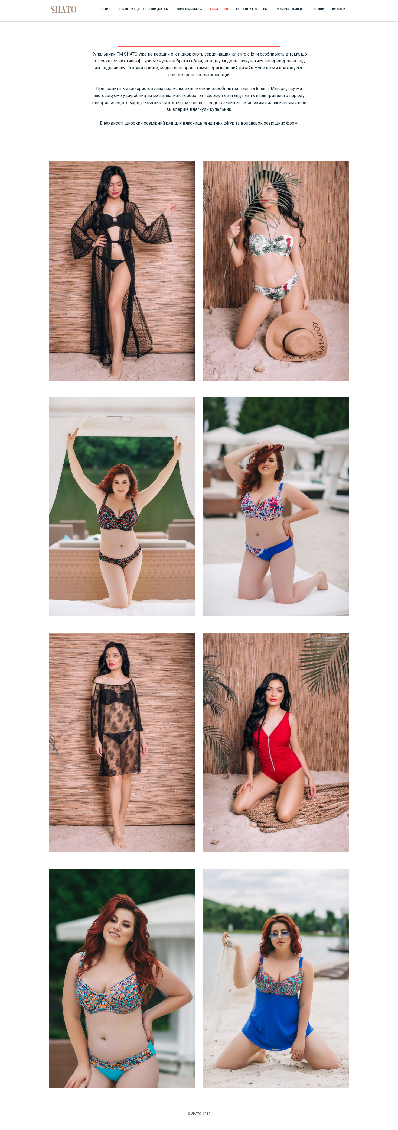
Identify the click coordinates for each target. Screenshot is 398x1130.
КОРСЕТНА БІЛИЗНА (189, 9)
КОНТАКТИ (317, 9)
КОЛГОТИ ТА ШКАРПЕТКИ (252, 9)
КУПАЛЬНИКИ (219, 9)
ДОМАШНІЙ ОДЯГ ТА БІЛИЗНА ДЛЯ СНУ (143, 9)
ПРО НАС (104, 9)
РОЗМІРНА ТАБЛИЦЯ (289, 9)
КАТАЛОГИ (338, 9)
